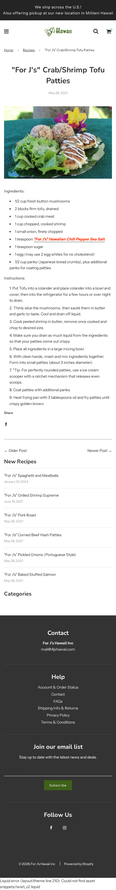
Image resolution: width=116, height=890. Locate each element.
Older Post (18, 450)
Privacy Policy (58, 715)
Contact (58, 694)
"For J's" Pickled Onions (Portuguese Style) (40, 554)
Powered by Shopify (78, 864)
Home (8, 50)
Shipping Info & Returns (58, 708)
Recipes (29, 50)
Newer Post (97, 450)
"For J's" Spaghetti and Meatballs (31, 475)
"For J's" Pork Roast (20, 515)
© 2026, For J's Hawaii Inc (37, 864)
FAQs (58, 701)
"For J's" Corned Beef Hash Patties (33, 534)
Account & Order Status (58, 687)
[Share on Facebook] (6, 424)
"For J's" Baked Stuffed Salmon (30, 574)
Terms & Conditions (58, 722)
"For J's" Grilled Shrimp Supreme (31, 495)
